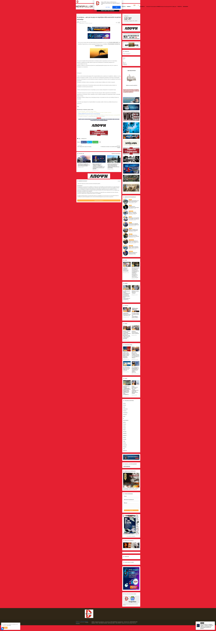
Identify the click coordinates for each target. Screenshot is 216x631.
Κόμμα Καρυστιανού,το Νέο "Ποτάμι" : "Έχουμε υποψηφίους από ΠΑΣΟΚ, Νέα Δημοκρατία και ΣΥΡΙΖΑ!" (135, 390)
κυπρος (124, 429)
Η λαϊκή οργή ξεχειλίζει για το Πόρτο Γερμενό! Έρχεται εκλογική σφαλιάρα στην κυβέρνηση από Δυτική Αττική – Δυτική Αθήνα (114, 165)
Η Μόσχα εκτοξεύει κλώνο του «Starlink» (135, 292)
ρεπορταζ (124, 439)
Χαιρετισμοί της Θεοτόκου (99, 621)
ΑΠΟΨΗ (93, 621)
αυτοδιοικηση (125, 412)
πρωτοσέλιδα (129, 536)
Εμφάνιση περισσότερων (116, 153)
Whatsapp (96, 142)
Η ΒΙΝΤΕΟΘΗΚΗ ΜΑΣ (133, 621)
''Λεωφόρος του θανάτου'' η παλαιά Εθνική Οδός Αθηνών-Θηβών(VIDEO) (92, 116)
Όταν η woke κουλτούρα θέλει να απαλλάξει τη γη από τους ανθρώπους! (134, 219)
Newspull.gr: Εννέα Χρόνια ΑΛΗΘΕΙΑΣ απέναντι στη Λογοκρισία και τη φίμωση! (161, 6)
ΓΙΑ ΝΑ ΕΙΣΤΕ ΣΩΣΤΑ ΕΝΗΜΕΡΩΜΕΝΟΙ (98, 120)
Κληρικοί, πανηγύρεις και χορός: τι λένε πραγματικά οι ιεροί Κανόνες (134, 241)
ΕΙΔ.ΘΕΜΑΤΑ (142, 6)
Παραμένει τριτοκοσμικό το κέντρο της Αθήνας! (135, 332)
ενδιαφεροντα (83, 138)
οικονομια (124, 431)
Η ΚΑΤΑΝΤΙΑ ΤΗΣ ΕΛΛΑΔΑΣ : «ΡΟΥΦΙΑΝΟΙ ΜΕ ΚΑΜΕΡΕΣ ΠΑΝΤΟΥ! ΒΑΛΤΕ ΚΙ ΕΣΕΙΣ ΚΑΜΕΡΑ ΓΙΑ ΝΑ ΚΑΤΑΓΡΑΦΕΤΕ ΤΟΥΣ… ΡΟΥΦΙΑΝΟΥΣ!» (127, 390)
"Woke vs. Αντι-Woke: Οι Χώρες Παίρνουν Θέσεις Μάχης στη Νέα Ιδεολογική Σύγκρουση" (126, 355)
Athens (126, 16)
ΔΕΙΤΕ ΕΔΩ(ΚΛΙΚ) (127, 466)
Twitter (90, 142)
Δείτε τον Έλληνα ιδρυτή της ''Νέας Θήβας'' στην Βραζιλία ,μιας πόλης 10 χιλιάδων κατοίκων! (95, 112)
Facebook (84, 142)
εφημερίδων (133, 536)
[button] (138, 5)
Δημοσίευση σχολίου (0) (98, 200)
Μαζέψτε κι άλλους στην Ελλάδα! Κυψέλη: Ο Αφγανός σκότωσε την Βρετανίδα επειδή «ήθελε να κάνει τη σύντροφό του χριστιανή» (127, 335)
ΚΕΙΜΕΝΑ (128, 6)
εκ (123, 418)
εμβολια (124, 422)
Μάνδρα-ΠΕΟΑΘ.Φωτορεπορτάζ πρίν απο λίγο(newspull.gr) (89, 113)
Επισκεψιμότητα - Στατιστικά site (123, 621)
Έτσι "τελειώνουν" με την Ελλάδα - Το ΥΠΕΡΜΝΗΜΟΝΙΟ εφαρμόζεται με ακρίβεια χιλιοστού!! (135, 370)
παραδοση (124, 435)
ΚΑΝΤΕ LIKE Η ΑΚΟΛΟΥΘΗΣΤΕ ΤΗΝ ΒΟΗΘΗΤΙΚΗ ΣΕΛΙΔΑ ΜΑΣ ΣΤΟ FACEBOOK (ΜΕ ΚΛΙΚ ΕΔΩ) (98, 119)
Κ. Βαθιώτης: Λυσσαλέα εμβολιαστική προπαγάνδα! (125, 269)
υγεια (124, 448)
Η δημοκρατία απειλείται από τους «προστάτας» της (127, 314)
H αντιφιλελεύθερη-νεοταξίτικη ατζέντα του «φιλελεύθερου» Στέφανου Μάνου (135, 315)
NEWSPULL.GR (84, 6)
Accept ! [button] (4, 627)
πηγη (78, 106)
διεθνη (124, 416)
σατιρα (124, 441)
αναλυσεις (124, 410)
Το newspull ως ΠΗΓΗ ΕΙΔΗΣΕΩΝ (111, 621)
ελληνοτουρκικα (125, 420)
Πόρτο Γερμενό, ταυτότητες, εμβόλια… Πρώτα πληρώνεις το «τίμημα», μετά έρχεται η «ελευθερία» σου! (134, 248)
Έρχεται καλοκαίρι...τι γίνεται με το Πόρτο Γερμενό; (87, 111)
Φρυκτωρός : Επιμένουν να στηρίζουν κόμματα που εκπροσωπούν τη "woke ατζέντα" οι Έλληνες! (135, 355)
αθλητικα (124, 405)
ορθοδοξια (124, 433)
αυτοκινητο (125, 414)
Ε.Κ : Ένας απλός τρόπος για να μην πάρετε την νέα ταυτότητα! (126, 369)
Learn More (9, 625)
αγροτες (124, 403)
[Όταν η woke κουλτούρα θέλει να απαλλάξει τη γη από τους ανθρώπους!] (125, 218)
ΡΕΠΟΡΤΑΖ (180, 6)
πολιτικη (124, 437)
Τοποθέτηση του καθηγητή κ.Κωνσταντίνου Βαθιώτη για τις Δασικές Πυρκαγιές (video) (84, 164)
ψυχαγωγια (125, 450)
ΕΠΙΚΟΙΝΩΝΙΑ (185, 6)
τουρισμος (124, 446)
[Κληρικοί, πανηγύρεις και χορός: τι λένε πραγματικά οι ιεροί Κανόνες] (125, 241)
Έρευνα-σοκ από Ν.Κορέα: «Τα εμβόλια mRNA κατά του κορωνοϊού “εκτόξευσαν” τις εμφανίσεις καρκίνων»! (131, 91)
